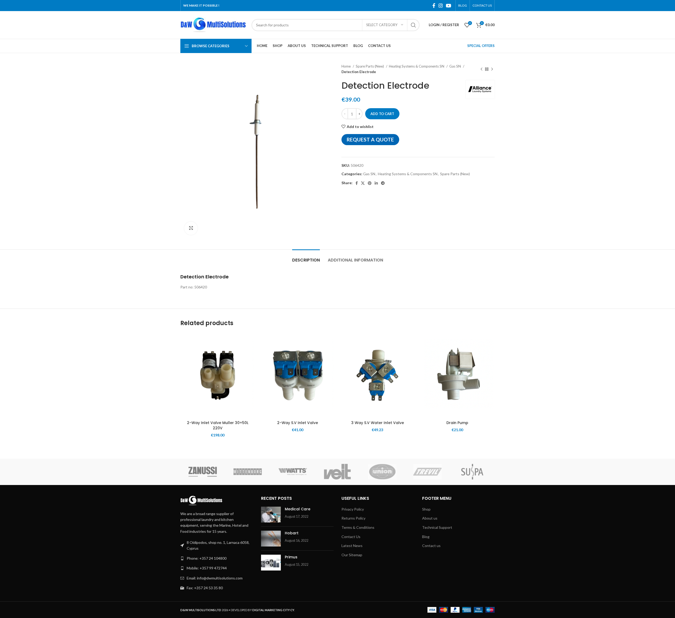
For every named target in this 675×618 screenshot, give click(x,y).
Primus (291, 557)
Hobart (291, 533)
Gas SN (455, 66)
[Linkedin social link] (376, 183)
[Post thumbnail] (271, 514)
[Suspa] (472, 472)
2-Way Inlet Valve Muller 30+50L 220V (217, 425)
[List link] (216, 558)
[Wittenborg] (247, 472)
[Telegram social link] (382, 183)
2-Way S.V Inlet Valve (297, 422)
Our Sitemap (351, 555)
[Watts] (292, 472)
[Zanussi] (202, 472)
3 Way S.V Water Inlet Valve (377, 422)
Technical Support (437, 527)
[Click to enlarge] (190, 228)
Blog (426, 536)
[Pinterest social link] (369, 183)
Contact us (431, 545)
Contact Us (350, 536)
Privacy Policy (352, 509)
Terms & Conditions (357, 527)
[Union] (382, 472)
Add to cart (382, 114)
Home (346, 66)
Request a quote (370, 139)
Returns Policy (353, 518)
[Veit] (337, 472)
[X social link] (362, 183)
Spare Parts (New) (370, 66)
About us (429, 518)
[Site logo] (213, 24)
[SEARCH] (413, 25)
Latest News (352, 545)
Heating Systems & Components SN (417, 66)
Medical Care (297, 509)
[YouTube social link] (448, 5)
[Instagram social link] (440, 5)
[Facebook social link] (434, 5)
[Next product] (492, 69)
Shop (426, 509)
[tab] (306, 257)
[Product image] (377, 375)
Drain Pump (457, 422)
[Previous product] (481, 69)
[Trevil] (427, 472)
